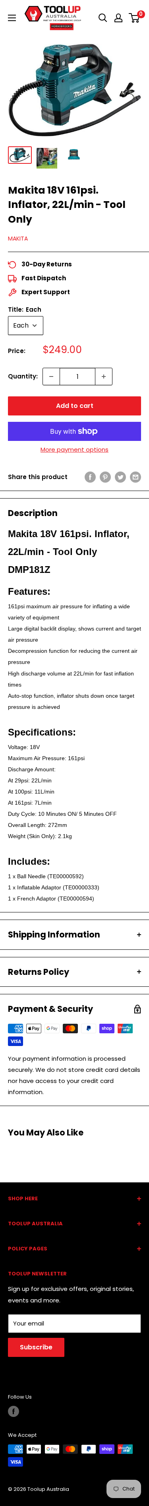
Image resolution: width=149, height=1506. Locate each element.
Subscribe (36, 1347)
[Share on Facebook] (90, 477)
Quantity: (23, 376)
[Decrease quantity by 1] (51, 376)
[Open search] (103, 18)
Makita (18, 239)
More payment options (74, 449)
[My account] (118, 18)
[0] (134, 18)
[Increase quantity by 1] (103, 376)
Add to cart (74, 405)
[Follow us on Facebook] (13, 1411)
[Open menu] (12, 18)
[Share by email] (135, 477)
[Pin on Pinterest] (105, 477)
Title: (24, 309)
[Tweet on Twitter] (120, 477)
